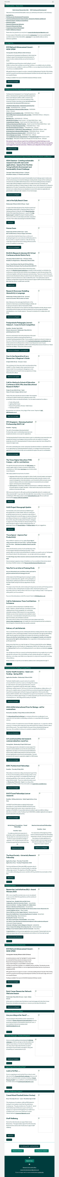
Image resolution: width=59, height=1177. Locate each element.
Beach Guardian (30, 211)
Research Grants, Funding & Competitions (17, 20)
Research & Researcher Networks (15, 24)
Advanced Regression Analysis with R (16, 133)
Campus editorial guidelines (20, 497)
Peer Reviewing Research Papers (15, 127)
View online (7, 1)
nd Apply (16, 81)
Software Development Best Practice (16, 124)
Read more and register (13, 376)
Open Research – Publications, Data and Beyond (19, 129)
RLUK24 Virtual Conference (20, 270)
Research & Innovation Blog (29, 1167)
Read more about (12, 937)
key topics (23, 469)
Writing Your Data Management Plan (15, 125)
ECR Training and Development (38, 10)
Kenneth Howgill (34, 136)
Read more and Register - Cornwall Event (18, 350)
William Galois (31, 525)
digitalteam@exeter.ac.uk (13, 1026)
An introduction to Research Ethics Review (17, 109)
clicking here (33, 35)
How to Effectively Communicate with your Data (18, 115)
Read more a (11, 81)
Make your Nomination (13, 733)
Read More (10, 877)
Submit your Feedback (13, 1059)
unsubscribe (41, 1172)
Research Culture (10, 22)
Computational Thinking (12, 122)
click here (28, 37)
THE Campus (30, 465)
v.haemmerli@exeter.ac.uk (23, 1113)
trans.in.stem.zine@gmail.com (14, 621)
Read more (10, 222)
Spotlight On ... (10, 15)
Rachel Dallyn (21, 525)
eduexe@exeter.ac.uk (33, 495)
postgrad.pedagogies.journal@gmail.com (40, 341)
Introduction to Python (12, 120)
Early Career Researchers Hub (21, 10)
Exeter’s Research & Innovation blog (22, 1020)
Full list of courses (12, 148)
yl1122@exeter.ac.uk (40, 596)
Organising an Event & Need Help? (15, 28)
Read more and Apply (13, 416)
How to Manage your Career (13, 135)
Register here (11, 285)
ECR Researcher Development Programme (17, 17)
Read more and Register (14, 194)
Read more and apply (13, 454)
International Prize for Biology (16, 716)
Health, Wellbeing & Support (13, 29)
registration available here (39, 784)
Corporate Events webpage (22, 1076)
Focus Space (9, 138)
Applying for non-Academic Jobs (14, 113)
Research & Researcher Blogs (14, 26)
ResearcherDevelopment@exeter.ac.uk (35, 563)
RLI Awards (19, 937)
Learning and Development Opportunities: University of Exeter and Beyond (26, 18)
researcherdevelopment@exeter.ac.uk (38, 32)
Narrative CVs (10, 118)
